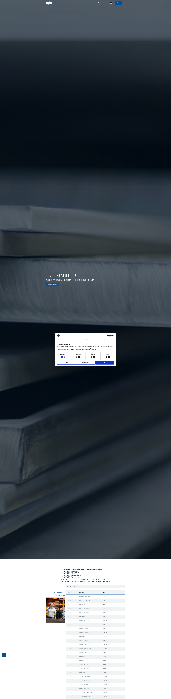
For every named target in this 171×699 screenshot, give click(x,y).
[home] (49, 3)
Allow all (105, 362)
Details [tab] (85, 340)
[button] (57, 3)
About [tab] (105, 340)
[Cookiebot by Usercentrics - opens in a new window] (108, 336)
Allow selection (85, 362)
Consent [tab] (65, 340)
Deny (66, 362)
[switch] (78, 357)
